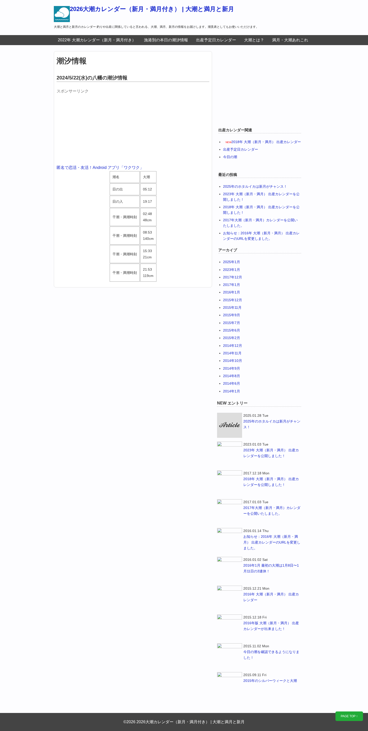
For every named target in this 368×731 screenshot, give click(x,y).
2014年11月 (232, 353)
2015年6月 (231, 330)
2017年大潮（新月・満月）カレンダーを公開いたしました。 (271, 510)
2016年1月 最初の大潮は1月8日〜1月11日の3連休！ (271, 568)
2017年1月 (231, 285)
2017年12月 (232, 277)
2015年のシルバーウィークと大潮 (270, 681)
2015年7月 (231, 323)
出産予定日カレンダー (216, 40)
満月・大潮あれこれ (290, 40)
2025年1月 (231, 262)
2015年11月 (232, 307)
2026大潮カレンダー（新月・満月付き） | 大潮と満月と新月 (152, 9)
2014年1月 (231, 391)
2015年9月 (231, 315)
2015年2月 (231, 338)
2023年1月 (231, 270)
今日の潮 (230, 157)
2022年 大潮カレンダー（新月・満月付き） (97, 40)
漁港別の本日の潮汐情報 (166, 40)
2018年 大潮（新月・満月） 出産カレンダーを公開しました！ (271, 482)
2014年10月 (232, 361)
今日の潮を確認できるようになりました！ (271, 655)
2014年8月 (231, 376)
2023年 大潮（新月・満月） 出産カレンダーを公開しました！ (271, 453)
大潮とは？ (254, 40)
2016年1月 (231, 292)
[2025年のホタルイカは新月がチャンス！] (229, 425)
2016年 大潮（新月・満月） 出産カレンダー (271, 597)
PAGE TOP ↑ (349, 716)
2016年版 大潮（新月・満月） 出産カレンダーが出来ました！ (271, 626)
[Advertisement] (94, 127)
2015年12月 (232, 300)
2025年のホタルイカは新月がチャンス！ (255, 186)
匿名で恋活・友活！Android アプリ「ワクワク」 (100, 167)
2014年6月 (231, 383)
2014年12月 (232, 346)
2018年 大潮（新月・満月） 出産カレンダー (266, 142)
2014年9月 (231, 368)
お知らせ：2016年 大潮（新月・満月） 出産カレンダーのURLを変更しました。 (271, 542)
